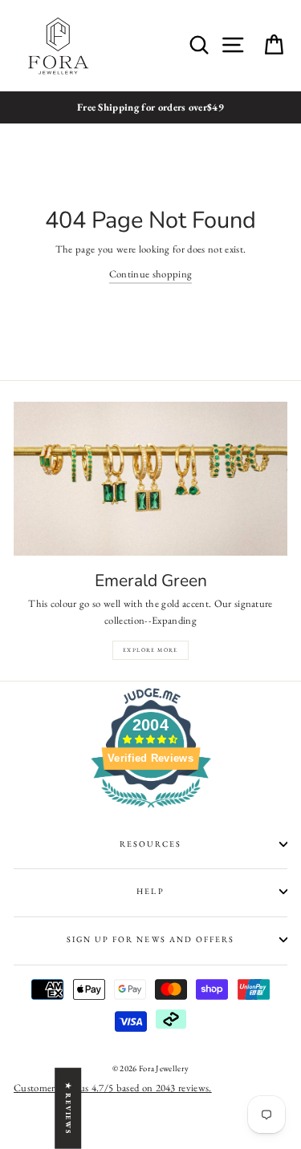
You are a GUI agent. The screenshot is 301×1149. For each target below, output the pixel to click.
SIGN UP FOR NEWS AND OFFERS (150, 939)
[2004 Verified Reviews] (151, 811)
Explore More (150, 649)
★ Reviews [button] (68, 1108)
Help (150, 891)
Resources (150, 844)
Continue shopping (150, 274)
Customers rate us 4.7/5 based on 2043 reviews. (113, 1087)
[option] (150, 107)
